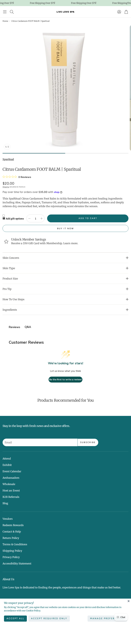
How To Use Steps (13, 299)
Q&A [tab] (28, 327)
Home (5, 21)
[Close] (128, 601)
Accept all (15, 618)
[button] (5, 11)
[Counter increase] (41, 218)
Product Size (10, 278)
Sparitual (8, 159)
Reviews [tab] (14, 327)
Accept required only (49, 618)
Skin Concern (11, 257)
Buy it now (65, 228)
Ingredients (10, 309)
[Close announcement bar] (127, 2)
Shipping (6, 187)
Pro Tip (7, 289)
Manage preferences (107, 618)
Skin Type (9, 268)
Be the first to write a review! (65, 379)
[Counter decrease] (29, 218)
